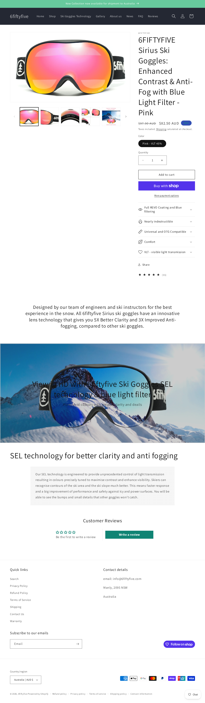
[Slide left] (14, 116)
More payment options (166, 195)
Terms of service (97, 693)
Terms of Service (20, 600)
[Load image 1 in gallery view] (29, 116)
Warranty (16, 621)
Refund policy (59, 693)
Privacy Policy (18, 586)
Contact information (141, 693)
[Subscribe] (77, 644)
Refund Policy (19, 593)
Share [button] (146, 264)
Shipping (161, 129)
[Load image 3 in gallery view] (70, 116)
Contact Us (17, 614)
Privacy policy (77, 693)
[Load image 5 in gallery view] (111, 116)
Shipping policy (118, 693)
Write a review (129, 534)
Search (14, 579)
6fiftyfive (22, 693)
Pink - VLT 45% (152, 143)
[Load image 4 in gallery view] (90, 116)
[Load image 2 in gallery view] (49, 116)
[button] (173, 16)
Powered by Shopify (38, 693)
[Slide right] (126, 116)
